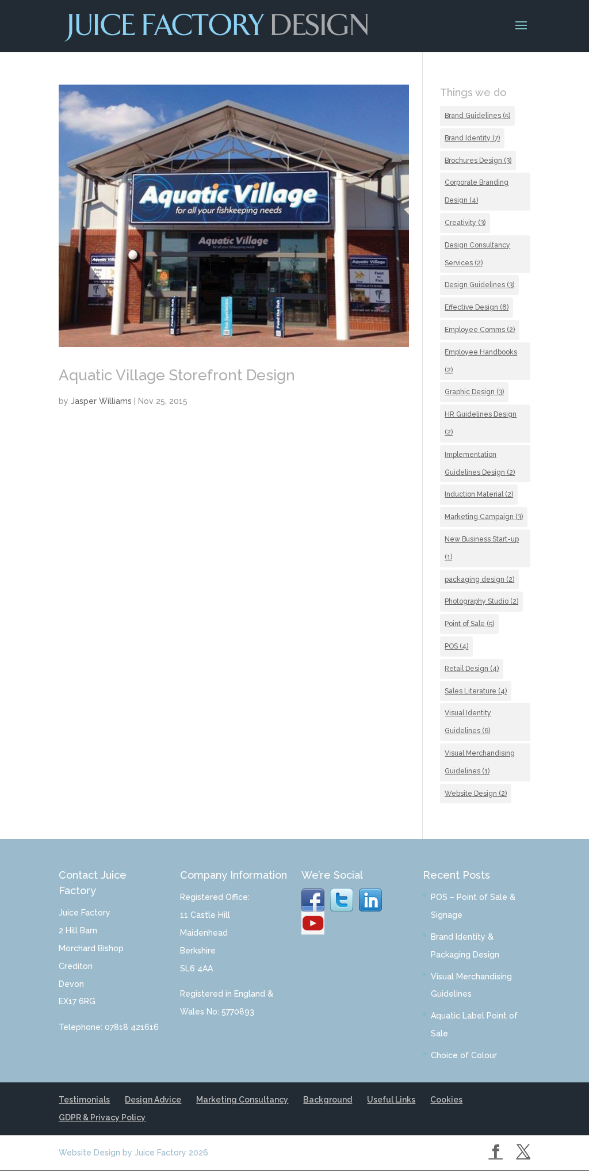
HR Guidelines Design (481, 423)
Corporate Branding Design (476, 191)
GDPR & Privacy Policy (102, 1117)
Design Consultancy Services (477, 254)
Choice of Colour (464, 1055)
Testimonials (84, 1099)
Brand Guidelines (477, 116)
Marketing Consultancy (242, 1099)
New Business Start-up (482, 548)
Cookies (446, 1099)
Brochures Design (478, 161)
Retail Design (472, 669)
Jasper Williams (101, 401)
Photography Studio (481, 601)
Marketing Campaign (484, 517)
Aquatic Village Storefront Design (177, 375)
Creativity (465, 223)
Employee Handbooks (481, 361)
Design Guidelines (479, 285)
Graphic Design (474, 392)
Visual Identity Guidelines (468, 722)
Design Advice (153, 1099)
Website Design (476, 793)
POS (456, 646)
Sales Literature (476, 691)
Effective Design (476, 307)
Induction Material (479, 494)
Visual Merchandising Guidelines (480, 762)
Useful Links (391, 1099)
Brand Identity (472, 138)
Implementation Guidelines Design (480, 463)
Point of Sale (469, 624)
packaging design (479, 579)
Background (327, 1099)
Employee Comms (480, 330)
